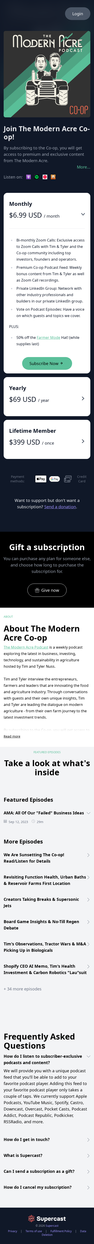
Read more (12, 736)
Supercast (52, 1226)
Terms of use (34, 1231)
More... (83, 167)
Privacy (12, 1231)
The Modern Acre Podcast (26, 647)
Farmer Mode (48, 337)
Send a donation (60, 506)
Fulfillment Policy (61, 1231)
